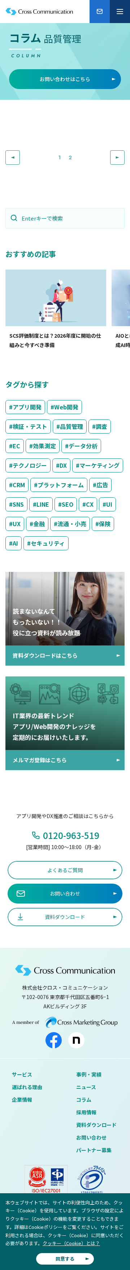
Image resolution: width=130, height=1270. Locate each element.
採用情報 (86, 1112)
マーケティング (99, 465)
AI (15, 543)
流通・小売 (71, 523)
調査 (101, 426)
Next (124, 155)
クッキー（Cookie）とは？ (71, 1243)
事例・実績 (88, 1074)
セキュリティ (48, 543)
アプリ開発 (27, 407)
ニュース (86, 1087)
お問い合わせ (91, 1137)
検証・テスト (30, 426)
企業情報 (22, 1099)
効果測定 (44, 445)
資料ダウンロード (96, 1124)
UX (17, 523)
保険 (104, 523)
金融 (39, 523)
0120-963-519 (71, 835)
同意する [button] (65, 1258)
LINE (42, 504)
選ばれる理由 (27, 1087)
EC (16, 445)
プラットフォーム (61, 484)
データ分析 (83, 445)
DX (63, 465)
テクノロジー (30, 465)
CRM (19, 484)
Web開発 (66, 407)
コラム (83, 1099)
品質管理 (71, 426)
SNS (18, 504)
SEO (67, 504)
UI (109, 504)
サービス (22, 1074)
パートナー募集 (94, 1150)
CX (90, 504)
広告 (102, 484)
